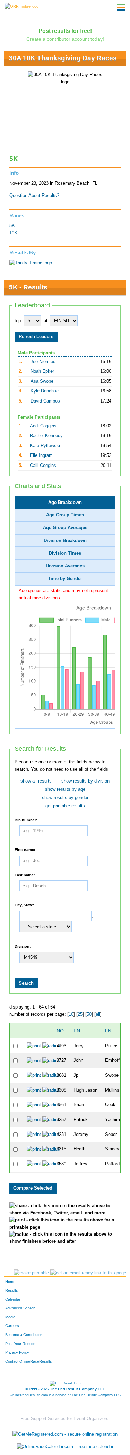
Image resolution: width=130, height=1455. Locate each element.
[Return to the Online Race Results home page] (21, 6)
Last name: (25, 875)
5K (12, 225)
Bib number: (26, 819)
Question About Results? (34, 195)
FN (76, 1030)
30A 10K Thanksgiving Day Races (63, 58)
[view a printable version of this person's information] (34, 1045)
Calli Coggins (43, 465)
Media (10, 1317)
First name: (25, 850)
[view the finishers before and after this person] (51, 1045)
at (45, 320)
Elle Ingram (41, 455)
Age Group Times (65, 515)
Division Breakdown (65, 540)
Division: (23, 946)
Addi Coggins (43, 426)
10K (13, 233)
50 (89, 1014)
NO (60, 1030)
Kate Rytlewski (45, 445)
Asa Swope (42, 381)
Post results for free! (65, 31)
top (18, 320)
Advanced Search (20, 1308)
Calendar (12, 1299)
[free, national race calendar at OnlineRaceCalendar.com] (65, 1446)
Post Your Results (20, 1343)
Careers (12, 1325)
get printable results (65, 806)
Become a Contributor (23, 1334)
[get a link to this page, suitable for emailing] (88, 1273)
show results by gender (65, 797)
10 (71, 1014)
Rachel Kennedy (46, 435)
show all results (36, 781)
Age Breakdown (65, 502)
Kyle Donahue (45, 391)
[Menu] (121, 7)
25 (80, 1014)
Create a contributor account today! (65, 39)
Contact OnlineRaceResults (28, 1361)
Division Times (65, 553)
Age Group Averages (65, 527)
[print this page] (31, 1273)
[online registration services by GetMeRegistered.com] (65, 1432)
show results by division (85, 781)
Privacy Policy (17, 1352)
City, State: (24, 905)
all (98, 1014)
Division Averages (65, 565)
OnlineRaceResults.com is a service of (65, 1395)
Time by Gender (65, 578)
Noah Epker (42, 371)
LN (108, 1030)
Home (10, 1282)
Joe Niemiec (43, 361)
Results (11, 1290)
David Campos (45, 401)
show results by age (65, 789)
